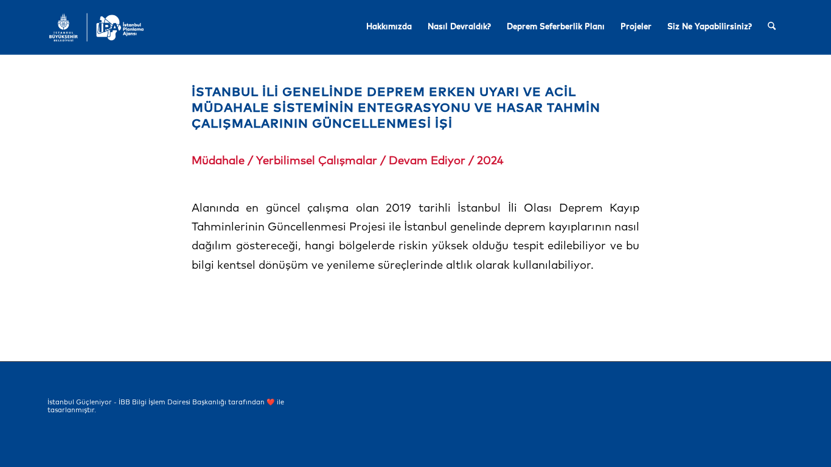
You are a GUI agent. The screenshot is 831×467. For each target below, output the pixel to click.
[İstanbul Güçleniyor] (96, 27)
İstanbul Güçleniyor (79, 402)
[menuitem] (389, 27)
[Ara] (772, 27)
